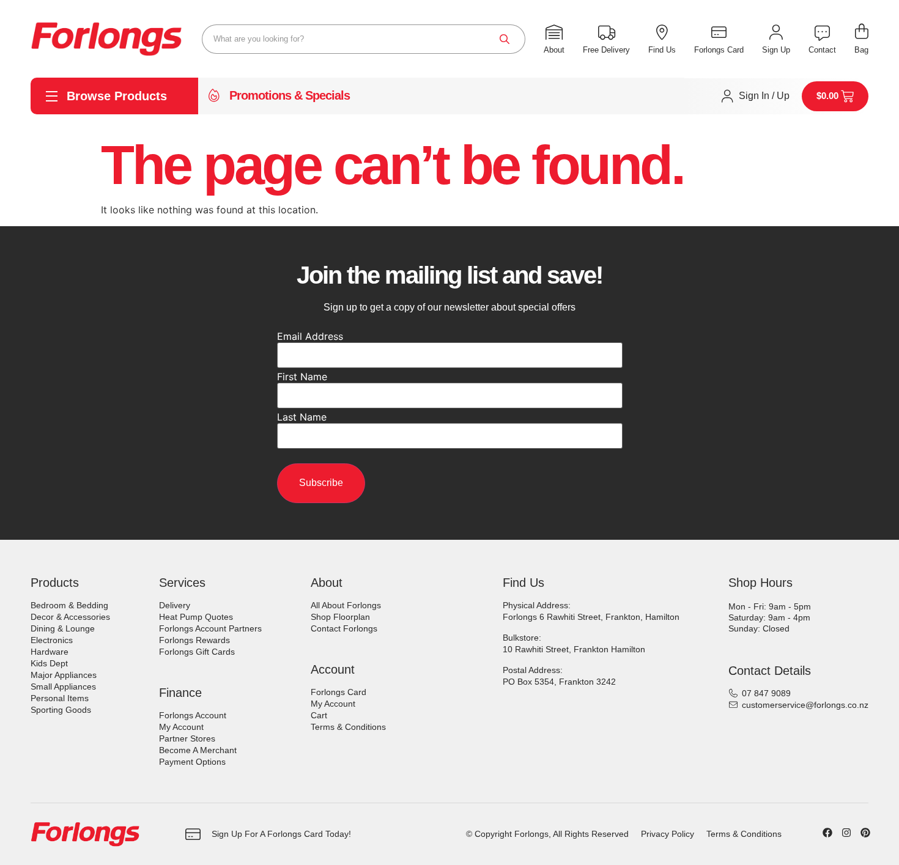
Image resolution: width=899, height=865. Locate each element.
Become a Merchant (198, 750)
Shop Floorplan (340, 617)
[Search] (504, 39)
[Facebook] (827, 832)
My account (181, 727)
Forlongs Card (338, 692)
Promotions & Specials (289, 95)
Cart (319, 715)
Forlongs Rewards (194, 640)
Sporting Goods (61, 709)
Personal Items (60, 698)
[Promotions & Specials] (214, 96)
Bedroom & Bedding (69, 605)
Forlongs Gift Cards (197, 651)
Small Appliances (63, 686)
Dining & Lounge (63, 628)
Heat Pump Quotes (196, 617)
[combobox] (363, 39)
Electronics (52, 640)
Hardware (49, 651)
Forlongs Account (192, 715)
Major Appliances (64, 675)
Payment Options (192, 761)
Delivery (174, 605)
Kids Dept (49, 663)
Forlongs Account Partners (210, 628)
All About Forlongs (346, 605)
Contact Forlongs (344, 628)
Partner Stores (187, 738)
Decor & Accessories (70, 617)
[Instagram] (846, 832)
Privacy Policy (667, 834)
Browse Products (117, 96)
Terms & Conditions (348, 727)
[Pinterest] (865, 832)
